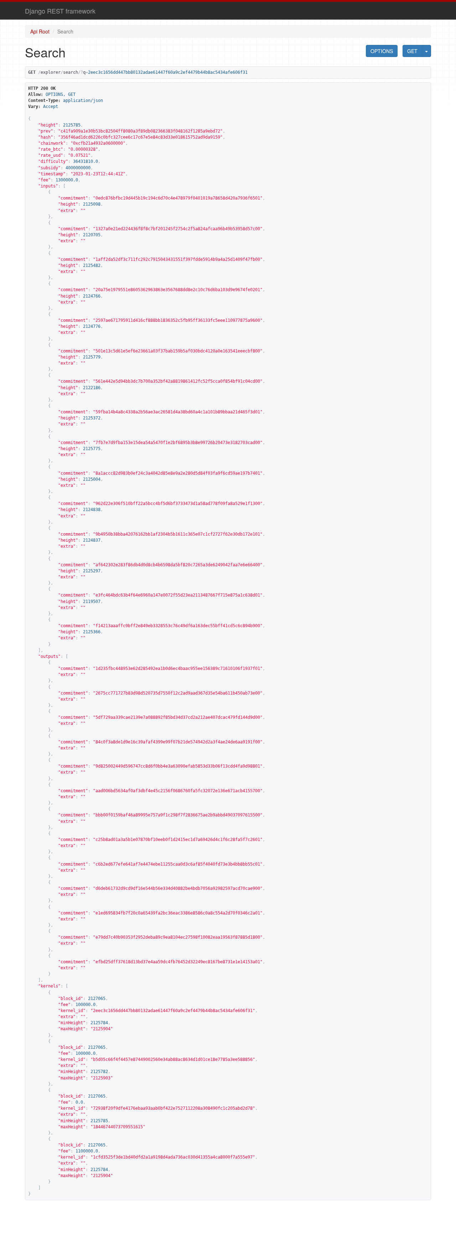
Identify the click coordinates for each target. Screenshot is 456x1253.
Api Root (40, 31)
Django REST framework (60, 10)
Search (65, 31)
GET (412, 51)
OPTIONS (381, 51)
